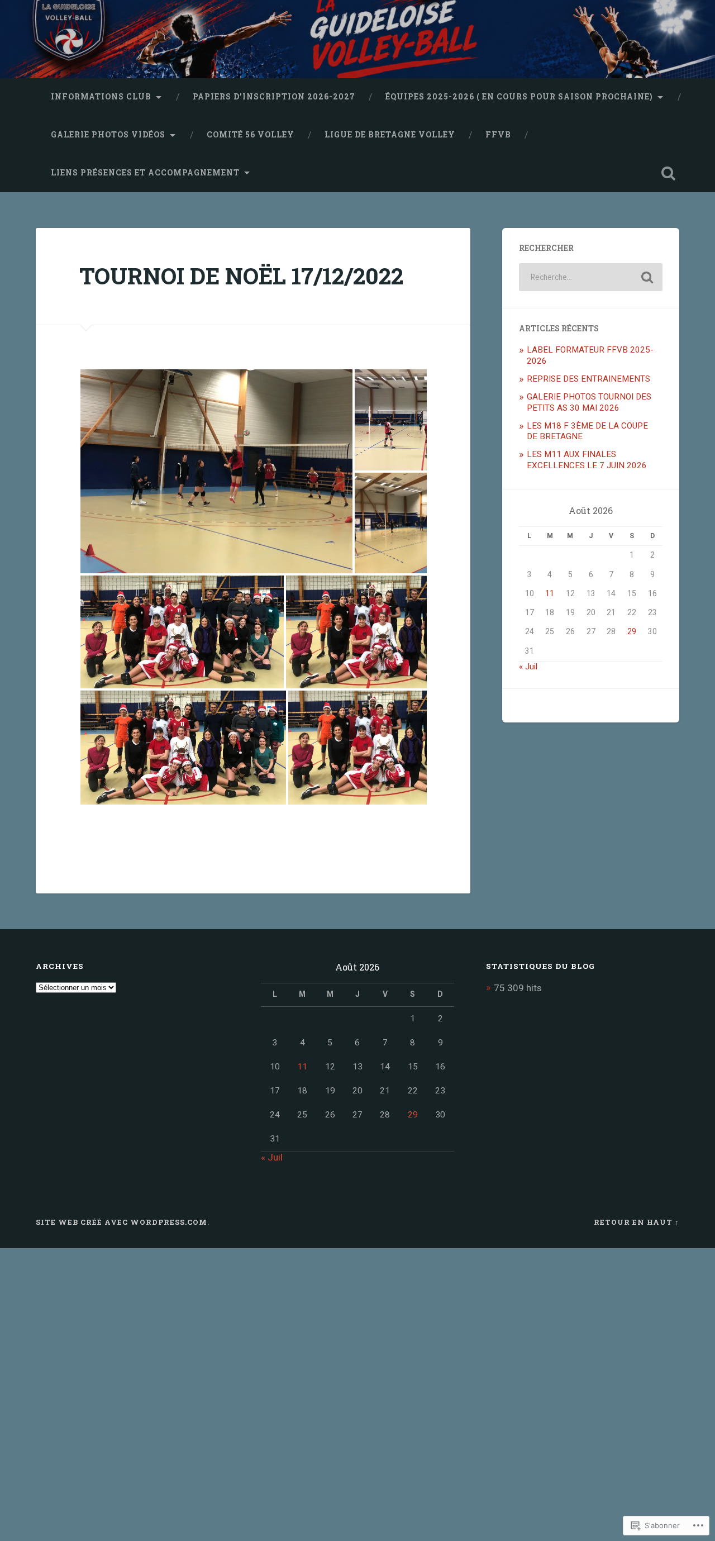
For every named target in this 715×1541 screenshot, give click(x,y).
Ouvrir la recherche (668, 173)
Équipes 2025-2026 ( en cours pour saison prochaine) (519, 97)
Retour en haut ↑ (636, 1221)
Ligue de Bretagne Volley (390, 135)
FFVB (498, 135)
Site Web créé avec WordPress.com (121, 1221)
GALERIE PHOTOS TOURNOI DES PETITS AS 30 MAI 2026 (589, 402)
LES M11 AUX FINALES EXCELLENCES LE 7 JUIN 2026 (587, 459)
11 (549, 593)
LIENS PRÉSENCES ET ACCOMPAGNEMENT (145, 173)
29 (631, 631)
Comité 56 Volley (250, 135)
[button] (216, 471)
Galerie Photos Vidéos (108, 135)
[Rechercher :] (590, 277)
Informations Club (101, 97)
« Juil (528, 667)
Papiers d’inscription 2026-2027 (274, 97)
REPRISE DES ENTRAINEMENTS (588, 379)
